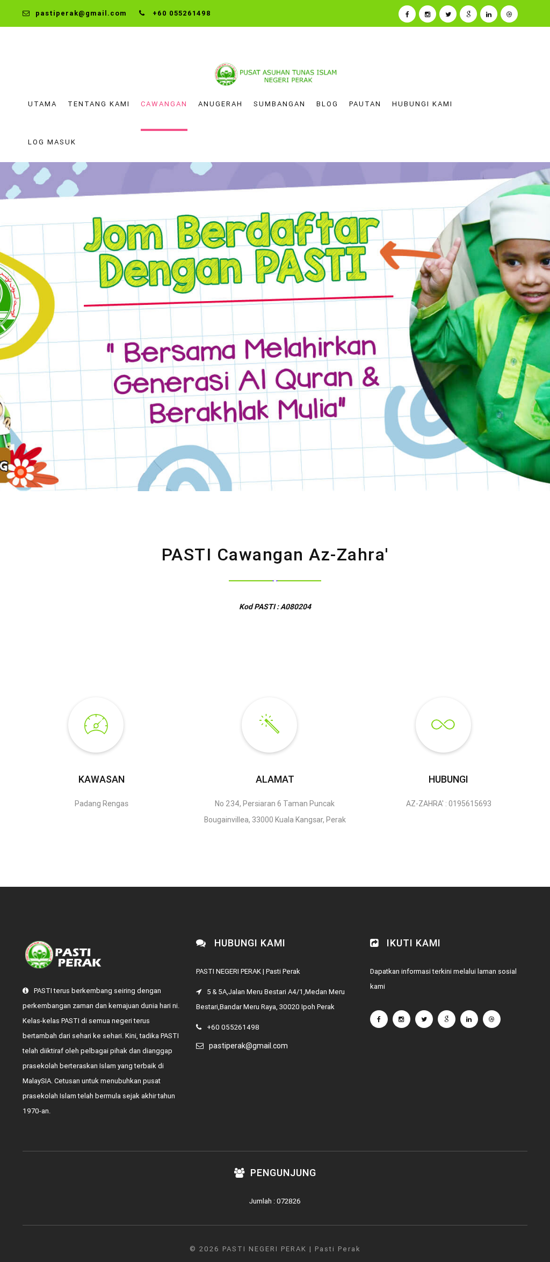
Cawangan (164, 103)
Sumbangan (280, 103)
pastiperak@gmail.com (248, 1046)
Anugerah (220, 103)
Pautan (365, 103)
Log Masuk (52, 142)
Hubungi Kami (422, 103)
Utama (42, 103)
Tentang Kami (99, 103)
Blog (327, 103)
